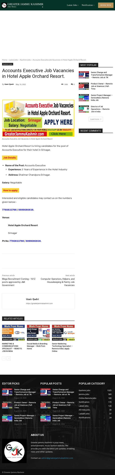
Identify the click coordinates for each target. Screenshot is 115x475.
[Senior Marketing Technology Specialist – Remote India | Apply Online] (63, 333)
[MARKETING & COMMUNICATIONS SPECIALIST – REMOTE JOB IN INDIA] (13, 333)
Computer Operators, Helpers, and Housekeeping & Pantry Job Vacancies (58, 282)
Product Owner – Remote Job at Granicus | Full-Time (102, 86)
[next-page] (9, 358)
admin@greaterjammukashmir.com (57, 458)
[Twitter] (30, 92)
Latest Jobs (13, 60)
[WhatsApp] (43, 92)
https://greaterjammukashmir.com (39, 303)
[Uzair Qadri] (14, 301)
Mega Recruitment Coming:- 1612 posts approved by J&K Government (18, 282)
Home (4, 60)
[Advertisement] (57, 33)
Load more (94, 119)
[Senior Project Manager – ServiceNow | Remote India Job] (84, 97)
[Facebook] (23, 92)
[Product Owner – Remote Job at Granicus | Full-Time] (84, 86)
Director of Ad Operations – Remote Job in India (100, 109)
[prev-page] (4, 358)
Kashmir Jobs (25, 60)
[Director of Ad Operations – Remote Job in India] (84, 109)
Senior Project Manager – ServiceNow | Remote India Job (101, 97)
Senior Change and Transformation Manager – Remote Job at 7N (101, 75)
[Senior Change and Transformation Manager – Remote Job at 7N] (84, 74)
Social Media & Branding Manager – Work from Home (37, 346)
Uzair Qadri (9, 84)
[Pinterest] (37, 92)
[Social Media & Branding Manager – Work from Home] (38, 333)
